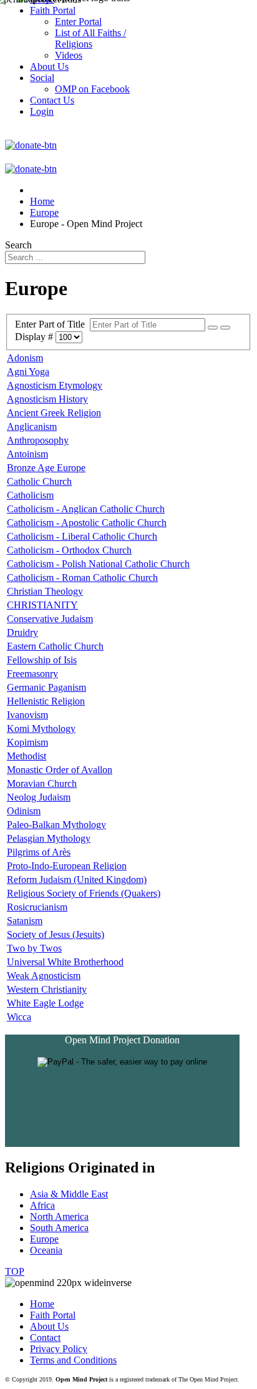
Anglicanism (32, 426)
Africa (42, 1205)
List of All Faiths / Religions (90, 38)
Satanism (24, 920)
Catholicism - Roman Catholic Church (82, 577)
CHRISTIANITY (42, 605)
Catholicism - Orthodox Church (69, 550)
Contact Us (52, 100)
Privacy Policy (58, 1348)
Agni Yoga (28, 371)
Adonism (25, 358)
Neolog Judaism (38, 797)
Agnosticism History (47, 399)
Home (42, 1304)
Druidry (22, 632)
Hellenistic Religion (46, 701)
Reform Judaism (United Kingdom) (77, 879)
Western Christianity (47, 989)
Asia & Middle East (69, 1194)
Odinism (24, 811)
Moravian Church (42, 783)
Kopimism (27, 742)
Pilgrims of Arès (38, 852)
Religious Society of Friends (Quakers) (83, 893)
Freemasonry (32, 673)
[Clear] (225, 327)
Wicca (19, 1016)
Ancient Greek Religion (54, 412)
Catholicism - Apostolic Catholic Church (87, 522)
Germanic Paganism (46, 687)
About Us (49, 1326)
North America (59, 1216)
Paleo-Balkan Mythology (56, 824)
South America (59, 1227)
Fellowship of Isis (42, 660)
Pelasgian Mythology (48, 838)
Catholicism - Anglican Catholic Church (86, 509)
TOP (14, 1271)
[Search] (213, 327)
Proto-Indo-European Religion (67, 865)
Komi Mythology (41, 728)
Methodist (26, 756)
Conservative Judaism (50, 618)
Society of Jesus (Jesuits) (55, 934)
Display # (35, 336)
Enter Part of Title (52, 324)
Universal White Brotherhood (65, 962)
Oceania (46, 1250)
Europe (44, 1239)
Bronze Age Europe (46, 467)
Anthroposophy (38, 440)
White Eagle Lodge (45, 1003)
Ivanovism (27, 714)
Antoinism (27, 454)
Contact (45, 1337)
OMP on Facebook (92, 89)
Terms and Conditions (73, 1360)
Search (18, 245)
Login (42, 111)
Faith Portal (52, 1315)
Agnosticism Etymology (54, 385)
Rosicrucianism (37, 907)
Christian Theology (45, 591)
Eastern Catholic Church (55, 646)
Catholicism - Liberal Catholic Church (82, 536)
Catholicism (30, 495)
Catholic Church (39, 481)
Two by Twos (34, 948)
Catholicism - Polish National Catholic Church (98, 563)
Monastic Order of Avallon (59, 769)
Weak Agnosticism (43, 975)
